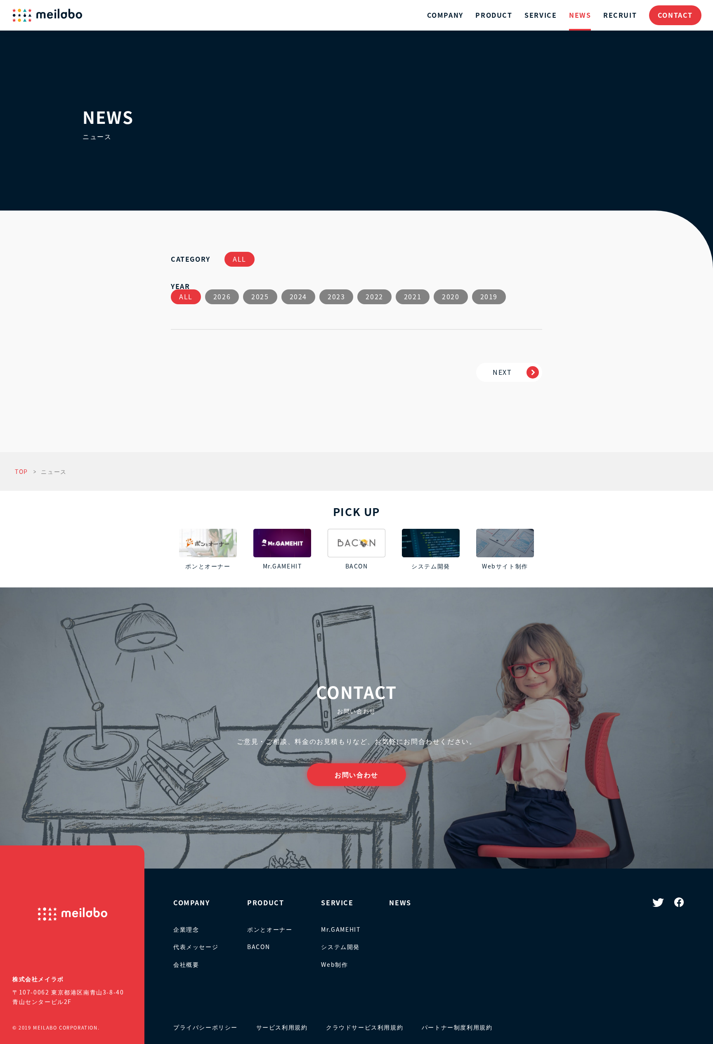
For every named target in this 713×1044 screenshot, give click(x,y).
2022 (374, 296)
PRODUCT (493, 15)
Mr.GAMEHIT (340, 929)
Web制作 (334, 964)
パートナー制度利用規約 (457, 1027)
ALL (239, 259)
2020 (450, 296)
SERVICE (540, 15)
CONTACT (675, 15)
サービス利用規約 (282, 1027)
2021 (412, 296)
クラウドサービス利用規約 (364, 1027)
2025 (260, 296)
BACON (258, 946)
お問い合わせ (356, 774)
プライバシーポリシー (205, 1027)
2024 (298, 296)
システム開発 (340, 946)
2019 (489, 296)
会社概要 (186, 964)
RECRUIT (620, 15)
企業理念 (186, 929)
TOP (21, 471)
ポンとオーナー (269, 929)
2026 (222, 296)
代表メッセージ (195, 946)
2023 (336, 296)
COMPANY (445, 15)
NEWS (580, 15)
